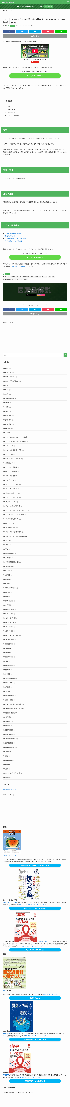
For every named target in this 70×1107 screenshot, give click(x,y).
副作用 (8, 575)
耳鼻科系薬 (10, 730)
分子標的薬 (10, 566)
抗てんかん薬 (10, 609)
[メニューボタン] (68, 2)
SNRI (8, 403)
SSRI (8, 407)
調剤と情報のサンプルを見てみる (35, 1039)
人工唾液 (9, 558)
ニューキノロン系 (12, 489)
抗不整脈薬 (10, 644)
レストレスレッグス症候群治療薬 (17, 536)
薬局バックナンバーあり (51, 994)
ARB (8, 368)
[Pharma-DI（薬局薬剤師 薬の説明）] (7, 2)
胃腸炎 (25, 279)
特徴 (9, 106)
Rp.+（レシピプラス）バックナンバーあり (32, 904)
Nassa (8, 385)
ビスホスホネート (12, 493)
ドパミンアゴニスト (13, 484)
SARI (8, 394)
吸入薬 (8, 592)
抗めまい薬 (10, 614)
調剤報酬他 (10, 760)
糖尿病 (9, 721)
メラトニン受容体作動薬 (14, 532)
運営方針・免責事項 (18, 266)
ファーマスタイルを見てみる (35, 950)
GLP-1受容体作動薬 (13, 381)
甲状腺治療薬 (10, 695)
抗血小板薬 (10, 665)
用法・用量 (11, 112)
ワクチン (12, 26)
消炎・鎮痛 (10, 682)
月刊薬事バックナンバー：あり (30, 1077)
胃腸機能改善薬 (11, 738)
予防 (49, 276)
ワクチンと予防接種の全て (14, 233)
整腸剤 (8, 670)
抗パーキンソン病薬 (13, 635)
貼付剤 (8, 764)
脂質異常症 (10, 743)
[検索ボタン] (63, 2)
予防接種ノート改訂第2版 (13, 241)
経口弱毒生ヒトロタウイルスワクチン (12, 279)
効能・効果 (11, 109)
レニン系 (9, 540)
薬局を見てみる (35, 998)
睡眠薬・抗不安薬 (12, 713)
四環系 (8, 596)
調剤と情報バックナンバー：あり (35, 1036)
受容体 (8, 583)
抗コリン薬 (10, 626)
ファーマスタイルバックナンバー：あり (30, 946)
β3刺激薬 (9, 424)
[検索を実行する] (65, 355)
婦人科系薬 (10, 601)
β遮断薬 (9, 428)
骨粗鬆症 (9, 777)
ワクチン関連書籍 (13, 115)
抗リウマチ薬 (10, 639)
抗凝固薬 (9, 648)
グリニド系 (10, 454)
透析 (7, 769)
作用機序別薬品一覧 (13, 562)
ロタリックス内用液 (36, 276)
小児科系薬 (10, 605)
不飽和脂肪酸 (10, 553)
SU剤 (8, 411)
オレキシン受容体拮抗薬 (14, 450)
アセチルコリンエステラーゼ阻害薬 (18, 437)
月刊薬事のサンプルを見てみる (35, 1081)
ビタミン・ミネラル (13, 497)
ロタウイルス (26, 276)
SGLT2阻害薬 (10, 398)
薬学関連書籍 (11, 747)
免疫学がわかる (10, 236)
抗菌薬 (8, 661)
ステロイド (10, 463)
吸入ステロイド (11, 588)
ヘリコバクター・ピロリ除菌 (15, 515)
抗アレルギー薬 (11, 618)
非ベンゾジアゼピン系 (13, 773)
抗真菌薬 (9, 652)
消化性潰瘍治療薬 (12, 678)
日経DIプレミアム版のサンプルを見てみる (35, 865)
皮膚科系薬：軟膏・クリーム (16, 708)
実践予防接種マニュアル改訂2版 (15, 238)
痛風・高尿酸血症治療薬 (14, 704)
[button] (9, 31)
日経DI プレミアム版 (9, 855)
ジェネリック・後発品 (14, 459)
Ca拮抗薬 (9, 372)
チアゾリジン (10, 480)
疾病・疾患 (10, 700)
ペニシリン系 (10, 523)
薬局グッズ (10, 751)
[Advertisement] (35, 337)
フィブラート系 (11, 502)
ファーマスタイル (43, 941)
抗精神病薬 (10, 657)
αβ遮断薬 (9, 415)
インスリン (10, 446)
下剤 (7, 549)
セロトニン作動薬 (12, 467)
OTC (8, 390)
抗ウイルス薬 (10, 622)
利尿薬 (8, 570)
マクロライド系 (11, 527)
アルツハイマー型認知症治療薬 (16, 441)
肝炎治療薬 (10, 734)
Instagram (48, 6)
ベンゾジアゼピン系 (13, 519)
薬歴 (7, 756)
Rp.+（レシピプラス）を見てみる (35, 908)
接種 (53, 276)
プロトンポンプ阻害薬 (13, 506)
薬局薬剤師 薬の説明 (9, 789)
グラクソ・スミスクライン (11, 276)
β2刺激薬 (9, 420)
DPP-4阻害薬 (11, 377)
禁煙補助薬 (10, 717)
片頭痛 (8, 691)
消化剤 (8, 674)
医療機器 (9, 579)
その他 (8, 433)
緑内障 (8, 726)
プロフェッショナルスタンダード (17, 510)
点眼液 (8, 687)
